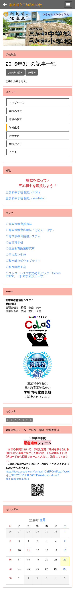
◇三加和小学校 (16, 254)
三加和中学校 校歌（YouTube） (26, 198)
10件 (31, 72)
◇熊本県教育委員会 (19, 224)
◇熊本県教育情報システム (23, 236)
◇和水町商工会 (16, 267)
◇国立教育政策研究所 (20, 248)
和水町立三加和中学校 (25, 4)
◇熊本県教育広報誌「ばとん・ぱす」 (30, 230)
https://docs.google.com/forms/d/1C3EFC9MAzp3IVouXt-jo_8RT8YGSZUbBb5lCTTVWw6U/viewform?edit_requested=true (37, 475)
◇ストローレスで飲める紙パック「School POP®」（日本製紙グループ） (33, 274)
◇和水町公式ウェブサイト (23, 260)
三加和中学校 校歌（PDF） (24, 192)
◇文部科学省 (14, 242)
